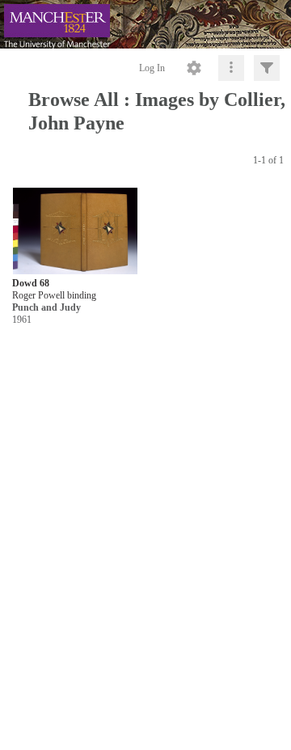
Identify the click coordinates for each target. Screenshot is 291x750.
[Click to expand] (267, 68)
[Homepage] (145, 24)
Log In (152, 68)
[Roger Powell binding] (75, 232)
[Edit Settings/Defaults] (194, 68)
